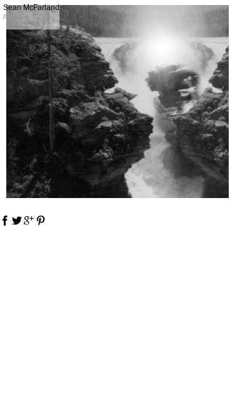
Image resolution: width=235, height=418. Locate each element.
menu (13, 16)
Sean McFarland (31, 7)
